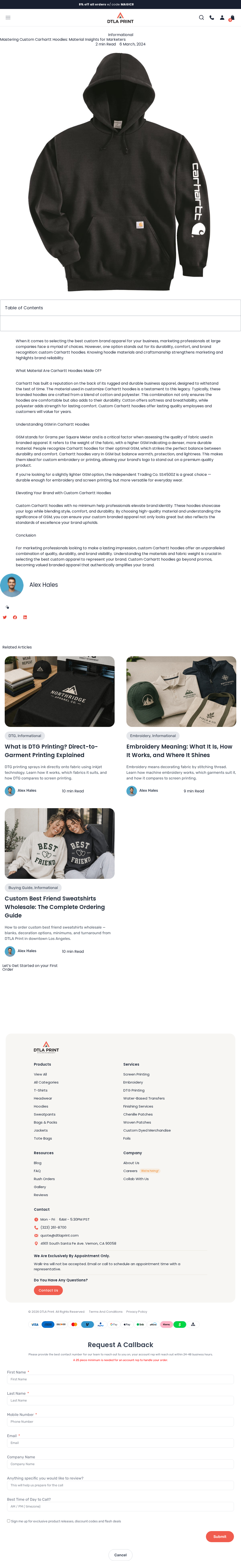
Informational (120, 34)
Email (12, 1436)
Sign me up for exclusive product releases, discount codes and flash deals (66, 1521)
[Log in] (222, 17)
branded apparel (32, 442)
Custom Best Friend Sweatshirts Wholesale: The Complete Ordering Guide (55, 907)
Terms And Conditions (106, 1312)
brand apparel (112, 341)
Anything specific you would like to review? (45, 1478)
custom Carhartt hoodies (62, 352)
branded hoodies (31, 394)
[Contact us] (212, 17)
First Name (17, 1372)
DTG (12, 736)
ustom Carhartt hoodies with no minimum (57, 505)
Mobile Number (21, 1414)
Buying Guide (20, 887)
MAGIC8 (127, 4)
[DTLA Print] (120, 17)
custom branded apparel (115, 517)
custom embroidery (61, 459)
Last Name (17, 1393)
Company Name (21, 1457)
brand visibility (99, 553)
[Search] (201, 17)
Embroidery (140, 736)
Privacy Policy (136, 1312)
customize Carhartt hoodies (111, 389)
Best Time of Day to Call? (29, 1499)
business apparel (160, 383)
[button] (5, 617)
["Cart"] (231, 17)
